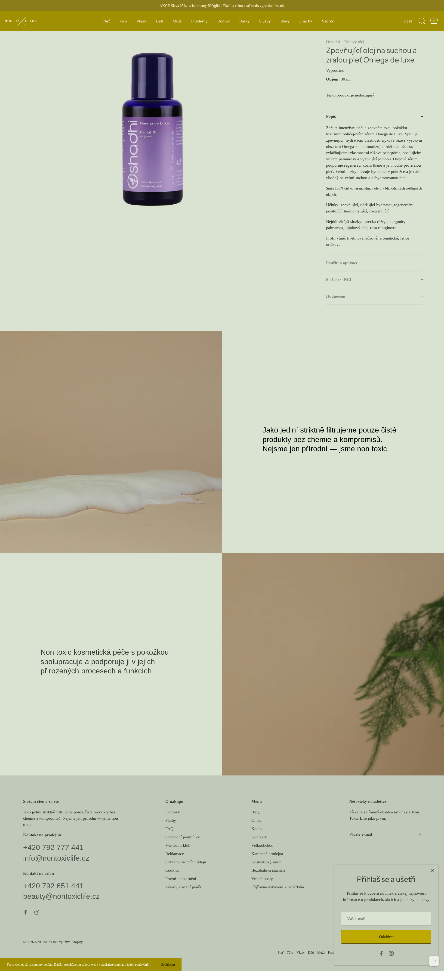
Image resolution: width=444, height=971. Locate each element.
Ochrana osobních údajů (185, 862)
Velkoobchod (262, 845)
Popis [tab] (331, 116)
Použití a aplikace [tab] (342, 263)
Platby (170, 820)
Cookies (172, 870)
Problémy (199, 21)
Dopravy (172, 812)
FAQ (169, 828)
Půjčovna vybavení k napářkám (277, 887)
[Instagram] (391, 953)
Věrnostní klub (177, 845)
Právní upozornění (180, 878)
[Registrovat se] (418, 834)
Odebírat (386, 936)
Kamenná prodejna (267, 853)
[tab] (374, 190)
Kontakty (259, 837)
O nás (256, 820)
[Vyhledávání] (422, 21)
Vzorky (328, 21)
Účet (408, 21)
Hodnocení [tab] (335, 296)
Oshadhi (333, 41)
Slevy (285, 21)
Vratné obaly (262, 878)
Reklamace (174, 853)
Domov (223, 21)
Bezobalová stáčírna (268, 870)
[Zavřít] (432, 870)
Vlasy (141, 21)
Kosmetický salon (266, 862)
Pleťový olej (353, 41)
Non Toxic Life (46, 942)
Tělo (123, 21)
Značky (305, 21)
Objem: (333, 79)
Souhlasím (168, 964)
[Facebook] (381, 953)
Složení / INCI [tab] (339, 279)
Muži (177, 21)
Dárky (244, 21)
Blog (255, 812)
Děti (159, 21)
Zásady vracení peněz (183, 887)
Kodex (256, 828)
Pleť (106, 21)
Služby (265, 21)
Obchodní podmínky (182, 837)
